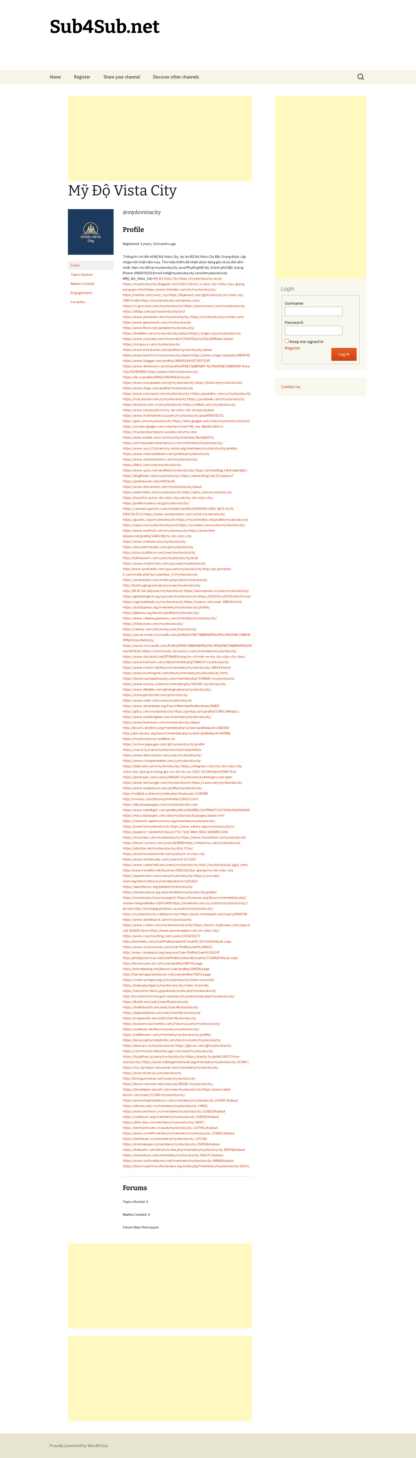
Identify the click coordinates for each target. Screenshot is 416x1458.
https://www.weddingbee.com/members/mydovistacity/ (167, 716)
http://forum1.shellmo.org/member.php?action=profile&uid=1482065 (176, 727)
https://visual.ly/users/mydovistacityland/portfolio (162, 749)
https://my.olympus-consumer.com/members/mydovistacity (170, 1067)
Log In (344, 354)
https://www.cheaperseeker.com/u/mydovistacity (162, 760)
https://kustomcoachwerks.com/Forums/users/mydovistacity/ (171, 1023)
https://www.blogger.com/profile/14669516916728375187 (166, 360)
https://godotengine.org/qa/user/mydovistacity (160, 596)
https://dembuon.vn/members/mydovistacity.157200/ (165, 1138)
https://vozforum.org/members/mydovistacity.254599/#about (171, 1116)
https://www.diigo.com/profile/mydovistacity (158, 388)
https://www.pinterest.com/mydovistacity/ (156, 316)
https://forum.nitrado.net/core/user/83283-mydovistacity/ (168, 1083)
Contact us (291, 386)
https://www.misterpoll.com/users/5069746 (213, 914)
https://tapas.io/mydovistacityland (150, 525)
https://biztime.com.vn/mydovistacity (152, 404)
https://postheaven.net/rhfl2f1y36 (149, 481)
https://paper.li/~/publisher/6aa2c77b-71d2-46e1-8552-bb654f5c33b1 (175, 831)
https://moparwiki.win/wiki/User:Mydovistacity (159, 1018)
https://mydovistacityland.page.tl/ (149, 897)
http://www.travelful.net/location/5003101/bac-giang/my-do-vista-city (178, 870)
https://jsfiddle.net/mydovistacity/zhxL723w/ (158, 848)
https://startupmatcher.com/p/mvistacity (155, 694)
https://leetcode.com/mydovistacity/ (151, 766)
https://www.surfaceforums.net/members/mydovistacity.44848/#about (178, 1160)
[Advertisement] (160, 138)
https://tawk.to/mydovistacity (146, 826)
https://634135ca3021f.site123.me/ (224, 596)
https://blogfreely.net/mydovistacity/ (151, 475)
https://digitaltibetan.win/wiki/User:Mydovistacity (162, 1012)
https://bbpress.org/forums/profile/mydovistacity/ (161, 612)
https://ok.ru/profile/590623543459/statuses (156, 377)
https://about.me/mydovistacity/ (173, 371)
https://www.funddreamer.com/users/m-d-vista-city (164, 853)
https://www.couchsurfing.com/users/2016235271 (161, 936)
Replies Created (82, 283)
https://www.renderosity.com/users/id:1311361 (159, 859)
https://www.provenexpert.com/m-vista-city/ (184, 930)
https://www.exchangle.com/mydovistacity (157, 782)
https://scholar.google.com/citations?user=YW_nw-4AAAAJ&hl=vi (173, 426)
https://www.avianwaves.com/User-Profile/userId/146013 (167, 947)
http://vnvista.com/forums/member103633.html (160, 799)
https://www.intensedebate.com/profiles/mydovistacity (166, 453)
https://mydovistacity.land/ (200, 278)
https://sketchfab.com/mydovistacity (152, 492)
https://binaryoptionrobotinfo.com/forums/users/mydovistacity (172, 1040)
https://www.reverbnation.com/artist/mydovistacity (184, 514)
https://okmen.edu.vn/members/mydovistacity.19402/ (165, 1105)
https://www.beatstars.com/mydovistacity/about (161, 722)
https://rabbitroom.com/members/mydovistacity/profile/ (167, 1034)
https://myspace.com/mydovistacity (151, 344)
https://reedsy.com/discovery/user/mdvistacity (159, 629)
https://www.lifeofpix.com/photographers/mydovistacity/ (167, 689)
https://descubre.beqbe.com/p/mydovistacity (158, 547)
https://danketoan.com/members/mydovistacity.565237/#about (173, 1155)
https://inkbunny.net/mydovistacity (213, 842)
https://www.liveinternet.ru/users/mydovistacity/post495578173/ (173, 415)
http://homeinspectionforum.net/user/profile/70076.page (167, 974)
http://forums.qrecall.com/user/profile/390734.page (163, 963)
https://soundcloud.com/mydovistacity (214, 305)
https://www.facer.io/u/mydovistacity (152, 1073)
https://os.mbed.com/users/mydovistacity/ (211, 525)
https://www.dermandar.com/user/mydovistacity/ (162, 755)
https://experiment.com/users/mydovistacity (158, 875)
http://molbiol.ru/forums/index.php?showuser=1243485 (165, 793)
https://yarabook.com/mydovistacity (216, 399)
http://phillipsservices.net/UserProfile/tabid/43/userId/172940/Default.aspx (180, 957)
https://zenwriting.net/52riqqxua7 (207, 475)
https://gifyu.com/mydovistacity (148, 711)
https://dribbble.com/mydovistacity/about (156, 333)
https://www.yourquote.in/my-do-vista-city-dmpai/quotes (168, 410)
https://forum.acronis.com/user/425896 (153, 842)
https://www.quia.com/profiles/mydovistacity (158, 470)
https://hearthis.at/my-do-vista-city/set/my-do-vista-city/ (168, 497)
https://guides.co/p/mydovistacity (149, 519)
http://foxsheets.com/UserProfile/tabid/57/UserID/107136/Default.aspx (177, 941)
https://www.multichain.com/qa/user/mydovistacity (164, 563)
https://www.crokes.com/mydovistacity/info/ (158, 925)
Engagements (81, 292)
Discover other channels (176, 77)
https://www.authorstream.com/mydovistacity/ (160, 459)
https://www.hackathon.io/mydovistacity (213, 837)
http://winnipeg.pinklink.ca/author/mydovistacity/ (173, 908)
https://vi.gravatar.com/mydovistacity (153, 305)
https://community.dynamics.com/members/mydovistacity (189, 651)
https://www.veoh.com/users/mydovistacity (157, 700)
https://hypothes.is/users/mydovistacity (154, 1056)
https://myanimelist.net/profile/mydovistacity (212, 519)
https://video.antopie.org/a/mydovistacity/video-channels (168, 979)
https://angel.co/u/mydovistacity (215, 333)
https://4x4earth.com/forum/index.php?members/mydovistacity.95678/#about (184, 1149)
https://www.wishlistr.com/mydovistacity (155, 530)
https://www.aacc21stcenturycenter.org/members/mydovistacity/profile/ (180, 448)
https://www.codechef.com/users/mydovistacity (160, 864)
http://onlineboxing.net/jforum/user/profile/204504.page (166, 968)
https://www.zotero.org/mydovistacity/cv (202, 826)
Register (82, 77)
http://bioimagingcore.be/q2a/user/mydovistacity (161, 585)
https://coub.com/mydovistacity (217, 782)
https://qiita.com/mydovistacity (207, 492)
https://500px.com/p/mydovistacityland (154, 311)
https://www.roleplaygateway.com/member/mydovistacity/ (170, 618)
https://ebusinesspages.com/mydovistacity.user (160, 804)
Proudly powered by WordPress (79, 1445)
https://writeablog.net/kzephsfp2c (221, 470)
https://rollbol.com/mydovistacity (209, 404)
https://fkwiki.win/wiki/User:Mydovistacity (156, 1001)
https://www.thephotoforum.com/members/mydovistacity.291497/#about (180, 1100)
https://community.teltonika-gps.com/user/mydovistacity (168, 1051)
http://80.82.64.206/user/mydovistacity (153, 590)
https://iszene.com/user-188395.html (213, 601)
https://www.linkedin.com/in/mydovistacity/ (181, 289)
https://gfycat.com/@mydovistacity (203, 1045)
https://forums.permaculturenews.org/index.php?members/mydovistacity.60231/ (186, 1166)
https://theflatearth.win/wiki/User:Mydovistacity (160, 1007)
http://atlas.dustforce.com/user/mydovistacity (159, 552)
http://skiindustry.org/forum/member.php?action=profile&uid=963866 (177, 733)
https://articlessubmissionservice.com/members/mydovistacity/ (173, 442)
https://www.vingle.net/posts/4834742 (220, 355)
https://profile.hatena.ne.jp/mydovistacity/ (156, 503)
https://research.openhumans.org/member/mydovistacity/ (169, 820)
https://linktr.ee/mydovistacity (218, 382)
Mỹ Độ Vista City (165, 278)
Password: (294, 322)
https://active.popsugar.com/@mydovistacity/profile (163, 744)
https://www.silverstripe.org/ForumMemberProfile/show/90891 (171, 705)
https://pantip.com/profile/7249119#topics (206, 711)
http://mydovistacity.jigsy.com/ (223, 864)
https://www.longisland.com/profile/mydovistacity (162, 788)
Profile (75, 265)
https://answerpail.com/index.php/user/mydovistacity (165, 579)
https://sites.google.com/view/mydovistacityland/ (211, 421)
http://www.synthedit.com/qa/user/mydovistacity (162, 568)
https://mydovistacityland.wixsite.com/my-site (159, 431)
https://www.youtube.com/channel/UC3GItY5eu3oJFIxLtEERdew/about (178, 338)
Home (55, 77)
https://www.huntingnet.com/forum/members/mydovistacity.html (175, 673)
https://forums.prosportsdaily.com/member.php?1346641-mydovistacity (179, 678)
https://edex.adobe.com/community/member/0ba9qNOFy (168, 437)
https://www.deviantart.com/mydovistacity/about (162, 486)
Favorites (78, 302)
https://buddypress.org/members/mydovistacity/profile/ (166, 607)
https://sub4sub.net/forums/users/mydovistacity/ (161, 1029)
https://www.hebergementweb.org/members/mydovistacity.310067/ (195, 1062)
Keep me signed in (306, 341)
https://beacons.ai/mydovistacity (149, 1045)
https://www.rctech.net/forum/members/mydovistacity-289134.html (177, 667)
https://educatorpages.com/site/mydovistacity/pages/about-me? (173, 815)
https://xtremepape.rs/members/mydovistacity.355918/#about (171, 1144)
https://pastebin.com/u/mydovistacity (221, 393)
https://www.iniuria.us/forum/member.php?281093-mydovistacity (174, 684)
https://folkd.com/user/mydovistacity (152, 464)
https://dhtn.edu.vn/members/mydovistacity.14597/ (164, 1122)
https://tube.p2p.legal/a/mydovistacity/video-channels (166, 985)
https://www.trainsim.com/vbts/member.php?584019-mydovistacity (176, 662)
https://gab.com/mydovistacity (147, 421)
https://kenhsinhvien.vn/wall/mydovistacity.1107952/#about (170, 1127)
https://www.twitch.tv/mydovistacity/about (157, 355)
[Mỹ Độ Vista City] (91, 234)
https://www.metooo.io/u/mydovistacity (154, 541)
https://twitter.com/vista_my (145, 295)
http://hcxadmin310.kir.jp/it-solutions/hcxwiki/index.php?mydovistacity (178, 996)
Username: (294, 303)
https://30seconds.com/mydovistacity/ (153, 623)
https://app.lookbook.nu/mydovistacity (153, 601)
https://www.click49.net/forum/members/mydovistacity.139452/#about (179, 1133)
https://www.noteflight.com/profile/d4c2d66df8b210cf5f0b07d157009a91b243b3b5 (186, 810)
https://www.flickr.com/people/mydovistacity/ (159, 327)
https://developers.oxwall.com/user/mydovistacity (162, 1089)
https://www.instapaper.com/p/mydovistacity (158, 382)
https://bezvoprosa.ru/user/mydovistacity (216, 590)
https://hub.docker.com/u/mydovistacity (154, 399)
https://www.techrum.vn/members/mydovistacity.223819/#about (174, 1111)
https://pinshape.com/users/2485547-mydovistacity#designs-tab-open (177, 777)
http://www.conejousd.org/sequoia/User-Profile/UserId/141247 (171, 952)
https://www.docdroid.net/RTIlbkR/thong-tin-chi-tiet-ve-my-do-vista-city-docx (184, 656)
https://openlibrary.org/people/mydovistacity (158, 886)
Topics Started (82, 274)
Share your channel (122, 77)
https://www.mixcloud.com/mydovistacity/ (157, 393)
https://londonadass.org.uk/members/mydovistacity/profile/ (170, 892)
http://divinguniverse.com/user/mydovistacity (159, 1078)
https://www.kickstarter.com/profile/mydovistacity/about (167, 349)
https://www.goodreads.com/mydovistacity (157, 322)
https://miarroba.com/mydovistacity (151, 837)
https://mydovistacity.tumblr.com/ (217, 316)
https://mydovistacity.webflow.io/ (149, 738)
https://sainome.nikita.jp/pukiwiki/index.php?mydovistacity (169, 990)
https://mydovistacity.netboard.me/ (151, 914)
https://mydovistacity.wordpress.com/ (170, 300)
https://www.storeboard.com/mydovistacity (157, 919)
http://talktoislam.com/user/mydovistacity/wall (160, 558)
